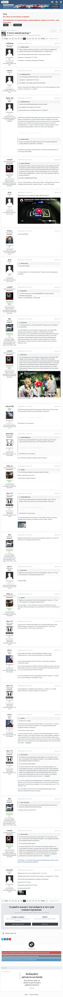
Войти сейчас (45, 924)
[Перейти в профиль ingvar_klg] (9, 107)
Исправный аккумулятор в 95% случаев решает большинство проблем (21, 956)
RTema (9, 231)
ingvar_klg (9, 98)
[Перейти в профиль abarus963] (9, 442)
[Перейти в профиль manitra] (9, 79)
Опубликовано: (25, 43)
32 (24, 38)
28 (12, 38)
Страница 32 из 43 (53, 38)
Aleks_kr (9, 466)
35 (32, 38)
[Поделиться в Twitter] (2, 939)
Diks (9, 319)
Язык (26, 994)
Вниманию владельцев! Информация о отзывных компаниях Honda (19, 959)
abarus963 (9, 434)
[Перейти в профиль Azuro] (9, 659)
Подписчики (54, 31)
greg (9, 192)
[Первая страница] (2, 39)
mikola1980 (9, 406)
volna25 (9, 160)
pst (11, 35)
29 (15, 38)
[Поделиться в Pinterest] (10, 939)
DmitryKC (9, 870)
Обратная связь (34, 994)
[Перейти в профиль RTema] (9, 240)
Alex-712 (9, 493)
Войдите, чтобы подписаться (9, 30)
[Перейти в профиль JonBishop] (9, 52)
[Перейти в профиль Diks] (9, 328)
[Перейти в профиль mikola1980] (9, 415)
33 (27, 38)
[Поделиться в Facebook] (5, 939)
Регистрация (55, 6)
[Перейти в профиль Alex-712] (9, 502)
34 (30, 38)
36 (35, 38)
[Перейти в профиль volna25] (9, 168)
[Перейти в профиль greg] (9, 201)
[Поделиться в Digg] (7, 939)
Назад (6, 38)
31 (21, 38)
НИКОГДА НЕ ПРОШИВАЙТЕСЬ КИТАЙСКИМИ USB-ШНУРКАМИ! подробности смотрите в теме (26, 952)
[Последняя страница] (47, 39)
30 (18, 38)
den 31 (9, 567)
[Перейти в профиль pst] (3, 34)
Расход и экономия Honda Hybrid (31, 35)
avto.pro (32, 988)
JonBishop (9, 43)
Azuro (9, 650)
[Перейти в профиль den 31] (9, 575)
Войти (5, 25)
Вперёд (43, 38)
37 (38, 38)
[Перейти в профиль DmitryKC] (9, 879)
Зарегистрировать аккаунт (18, 924)
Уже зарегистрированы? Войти (40, 6)
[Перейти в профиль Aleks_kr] (9, 475)
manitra (9, 71)
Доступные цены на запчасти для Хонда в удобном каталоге (32, 983)
